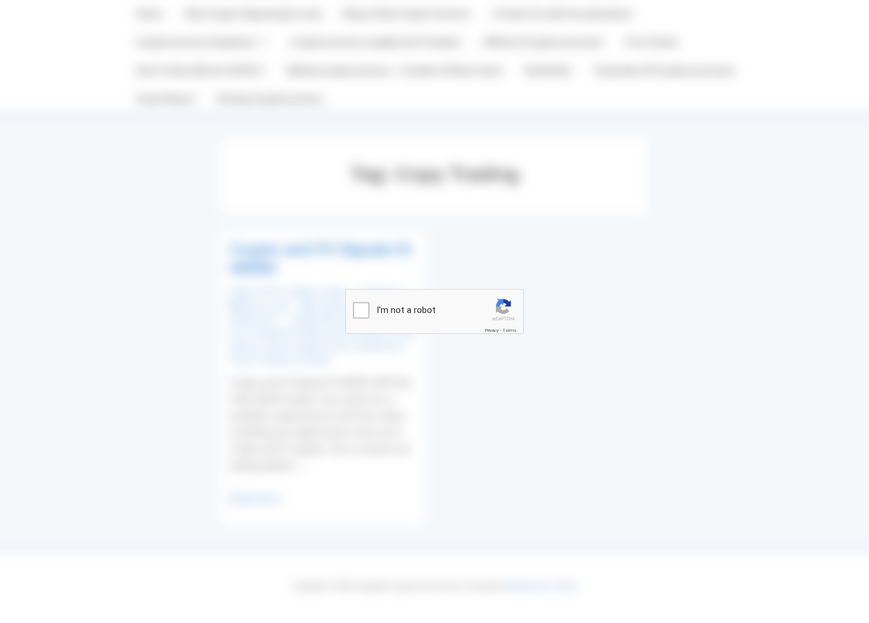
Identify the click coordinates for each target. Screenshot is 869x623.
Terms (509, 330)
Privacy (492, 330)
